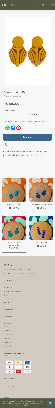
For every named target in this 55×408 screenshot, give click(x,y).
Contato (7, 342)
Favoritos (8, 317)
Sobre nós (8, 287)
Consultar (32, 114)
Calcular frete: (9, 110)
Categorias (8, 334)
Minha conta (9, 309)
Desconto (8, 346)
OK (50, 403)
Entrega (7, 295)
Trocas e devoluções (12, 291)
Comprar (27, 137)
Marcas (7, 338)
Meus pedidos (10, 313)
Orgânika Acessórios (12, 96)
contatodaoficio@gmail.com (18, 269)
